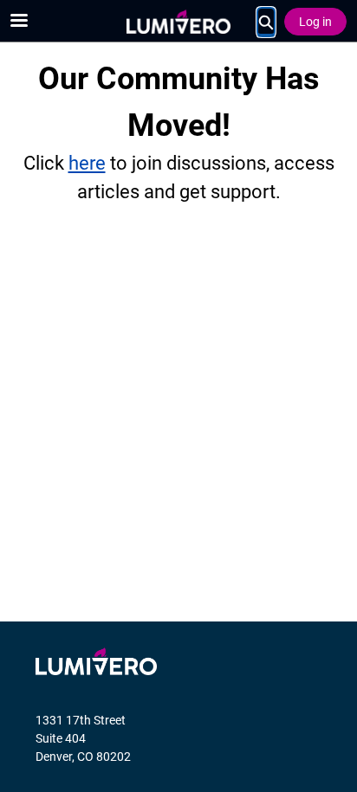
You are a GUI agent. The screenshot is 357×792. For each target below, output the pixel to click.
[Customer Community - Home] (178, 22)
